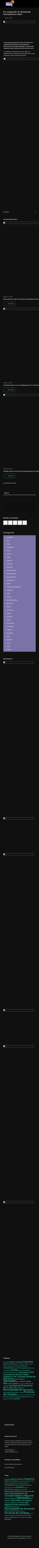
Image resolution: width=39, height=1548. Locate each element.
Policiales (9, 616)
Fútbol (25, 1374)
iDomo (30, 1538)
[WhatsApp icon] (15, 1541)
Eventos (9, 583)
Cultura (9, 557)
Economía (9, 564)
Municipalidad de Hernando (18, 1389)
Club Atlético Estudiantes (23, 1364)
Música (9, 606)
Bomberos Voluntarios (10, 1364)
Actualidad (10, 537)
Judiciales (9, 590)
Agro (8, 540)
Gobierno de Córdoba (14, 1376)
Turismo (9, 649)
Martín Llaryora (9, 1388)
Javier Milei (15, 1500)
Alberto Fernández (16, 1362)
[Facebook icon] (17, 1541)
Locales (9, 597)
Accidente (6, 1362)
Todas (8, 646)
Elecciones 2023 (11, 573)
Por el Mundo (10, 623)
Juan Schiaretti (13, 1384)
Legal (8, 593)
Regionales (10, 633)
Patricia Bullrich (7, 1392)
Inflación (22, 1381)
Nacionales (10, 610)
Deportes (9, 560)
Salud (8, 636)
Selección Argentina (15, 1397)
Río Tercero (6, 1397)
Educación (10, 567)
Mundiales (10, 603)
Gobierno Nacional (24, 1495)
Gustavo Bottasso (19, 1379)
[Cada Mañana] (9, 6)
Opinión (9, 613)
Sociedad (9, 639)
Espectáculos (10, 580)
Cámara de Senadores (9, 1487)
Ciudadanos (10, 547)
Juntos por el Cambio (17, 1503)
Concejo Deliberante (22, 1366)
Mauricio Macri (19, 1388)
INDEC (18, 1381)
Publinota (9, 630)
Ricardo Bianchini (21, 1395)
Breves (8, 544)
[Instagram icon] (23, 1541)
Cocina (9, 550)
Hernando (9, 1381)
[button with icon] (5, 523)
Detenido (20, 1370)
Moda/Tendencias (12, 600)
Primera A (20, 1392)
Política (9, 620)
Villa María (16, 1399)
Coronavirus (8, 1368)
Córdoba (14, 1370)
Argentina (28, 1361)
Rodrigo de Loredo (30, 1395)
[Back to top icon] (19, 1534)
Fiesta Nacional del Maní (14, 587)
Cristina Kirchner (25, 1368)
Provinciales (10, 626)
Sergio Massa (25, 1397)
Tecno (8, 643)
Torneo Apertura (22, 1517)
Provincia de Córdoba (16, 1512)
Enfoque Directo (11, 577)
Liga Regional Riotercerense (21, 1386)
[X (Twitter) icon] (19, 1541)
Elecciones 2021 (11, 570)
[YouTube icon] (21, 1541)
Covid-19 (9, 554)
